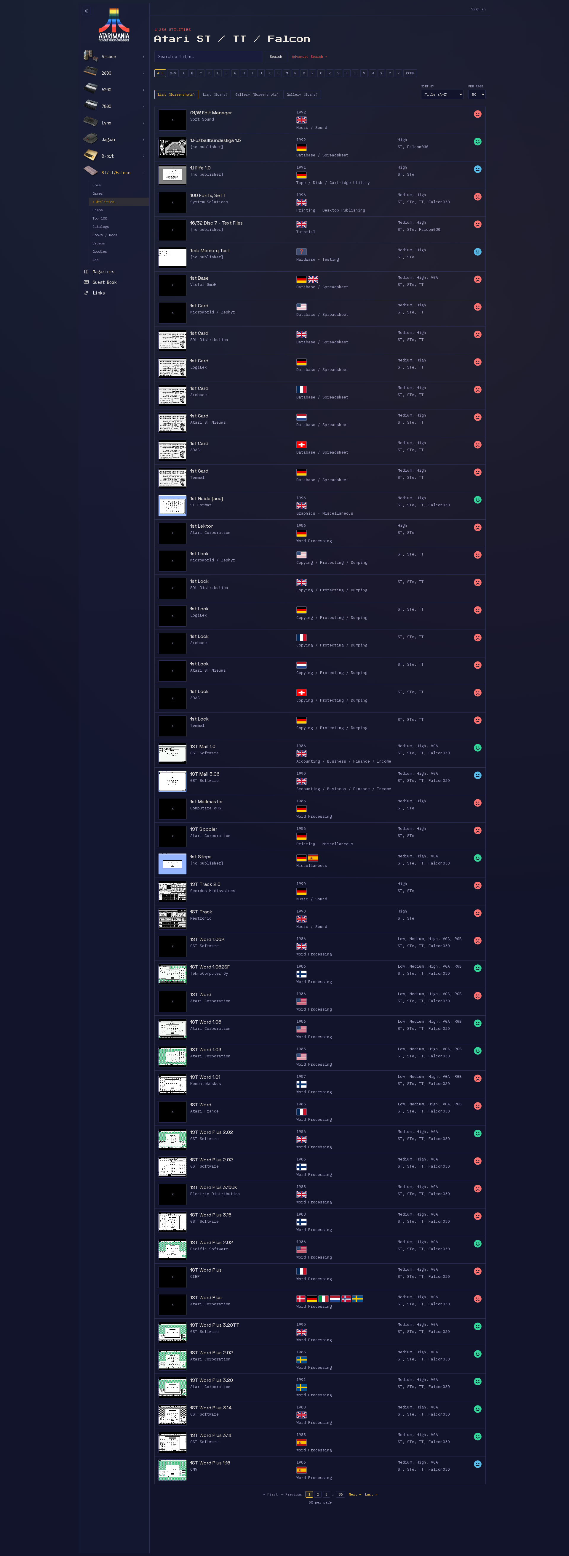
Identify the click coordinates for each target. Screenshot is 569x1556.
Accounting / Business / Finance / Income (343, 761)
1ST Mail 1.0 (202, 746)
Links (99, 293)
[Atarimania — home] (114, 24)
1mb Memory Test (210, 250)
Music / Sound (311, 127)
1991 (301, 167)
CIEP (195, 1276)
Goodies (99, 251)
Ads (95, 259)
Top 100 (99, 218)
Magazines (103, 271)
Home (96, 185)
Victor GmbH (203, 284)
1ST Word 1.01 (205, 1077)
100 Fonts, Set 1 (207, 195)
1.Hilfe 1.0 (200, 168)
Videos (98, 243)
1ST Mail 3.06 (205, 774)
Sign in (478, 9)
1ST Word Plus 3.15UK (213, 1187)
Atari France (204, 1111)
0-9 (173, 73)
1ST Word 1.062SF (210, 967)
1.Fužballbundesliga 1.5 (215, 140)
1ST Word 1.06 (205, 1022)
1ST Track (201, 912)
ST (400, 146)
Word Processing (314, 540)
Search (276, 56)
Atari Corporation (210, 532)
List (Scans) (215, 94)
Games (97, 193)
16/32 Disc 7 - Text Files (216, 223)
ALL (160, 73)
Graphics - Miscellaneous (324, 513)
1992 (301, 112)
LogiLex (198, 367)
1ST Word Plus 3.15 (210, 1215)
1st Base (199, 278)
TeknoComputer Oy (209, 973)
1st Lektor (201, 526)
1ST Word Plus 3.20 (211, 1380)
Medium (405, 194)
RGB (458, 938)
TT (421, 201)
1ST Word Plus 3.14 (210, 1408)
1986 (301, 525)
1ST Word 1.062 (207, 939)
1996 (301, 194)
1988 (301, 1186)
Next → (355, 1494)
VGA (434, 277)
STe (410, 174)
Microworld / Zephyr (212, 312)
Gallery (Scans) (302, 94)
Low (401, 938)
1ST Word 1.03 (205, 1049)
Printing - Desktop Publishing (330, 210)
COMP (410, 73)
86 (340, 1494)
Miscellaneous (311, 865)
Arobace (198, 394)
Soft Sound (202, 119)
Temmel (197, 477)
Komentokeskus (205, 1083)
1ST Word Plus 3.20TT (214, 1325)
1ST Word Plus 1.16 (210, 1463)
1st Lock (199, 553)
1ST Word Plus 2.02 (211, 1132)
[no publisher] (206, 146)
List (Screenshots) (176, 94)
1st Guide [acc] (206, 498)
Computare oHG (205, 808)
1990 (301, 773)
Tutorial (305, 231)
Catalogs (100, 226)
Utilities (103, 201)
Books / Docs (104, 235)
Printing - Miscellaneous (324, 843)
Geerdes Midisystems (212, 890)
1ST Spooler (203, 829)
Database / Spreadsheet (322, 155)
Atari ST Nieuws (208, 422)
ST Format (201, 505)
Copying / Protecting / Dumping (331, 562)
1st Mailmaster (206, 801)
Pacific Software (209, 1248)
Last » (371, 1494)
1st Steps (201, 857)
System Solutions (209, 201)
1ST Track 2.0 (205, 884)
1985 (301, 1048)
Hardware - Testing (317, 259)
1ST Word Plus (206, 1270)
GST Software (204, 752)
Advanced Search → (309, 56)
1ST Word (200, 994)
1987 (301, 1076)
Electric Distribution (215, 1193)
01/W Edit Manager (211, 113)
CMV (193, 1469)
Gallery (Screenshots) (257, 94)
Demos (97, 210)
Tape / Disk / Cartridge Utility (333, 182)
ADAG (195, 449)
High (402, 139)
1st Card (199, 305)
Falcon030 (418, 146)
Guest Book (104, 282)
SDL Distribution (209, 339)
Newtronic (201, 918)
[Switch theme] (86, 11)
